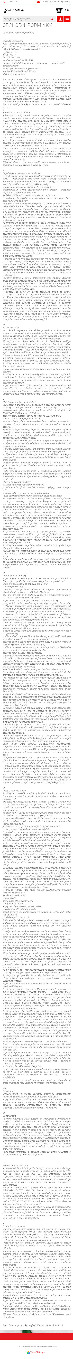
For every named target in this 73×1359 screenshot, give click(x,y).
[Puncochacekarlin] (14, 10)
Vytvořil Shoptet (38, 1352)
